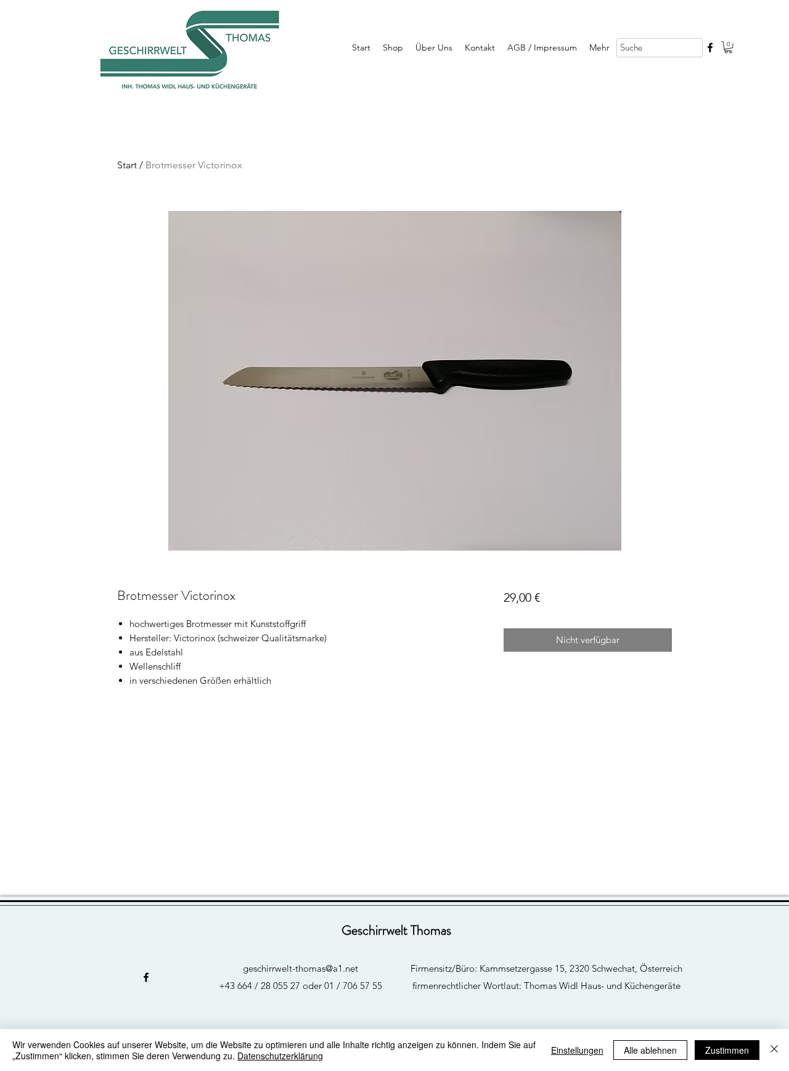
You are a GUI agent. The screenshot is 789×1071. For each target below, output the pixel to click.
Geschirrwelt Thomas (396, 930)
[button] (728, 47)
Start (127, 165)
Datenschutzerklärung (280, 1055)
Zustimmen (727, 1050)
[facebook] (710, 47)
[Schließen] (774, 1050)
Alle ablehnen (650, 1050)
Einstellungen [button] (577, 1050)
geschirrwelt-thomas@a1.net (300, 968)
